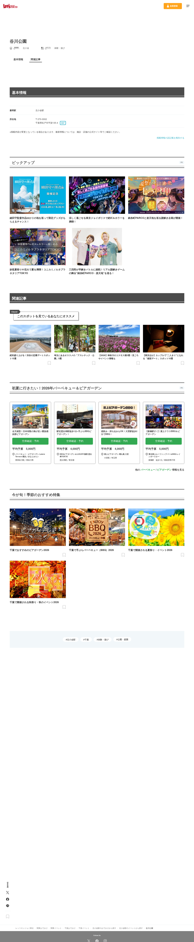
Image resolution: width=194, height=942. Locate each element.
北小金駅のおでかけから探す (104, 928)
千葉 (87, 639)
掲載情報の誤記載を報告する (170, 137)
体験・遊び (103, 639)
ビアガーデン (164, 469)
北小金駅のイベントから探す (131, 928)
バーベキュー (148, 469)
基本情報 (19, 92)
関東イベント (56, 928)
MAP (63, 123)
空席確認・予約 (30, 441)
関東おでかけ (42, 928)
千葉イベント (84, 928)
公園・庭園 (123, 639)
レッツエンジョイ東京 (24, 928)
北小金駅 (71, 639)
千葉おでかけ (70, 928)
